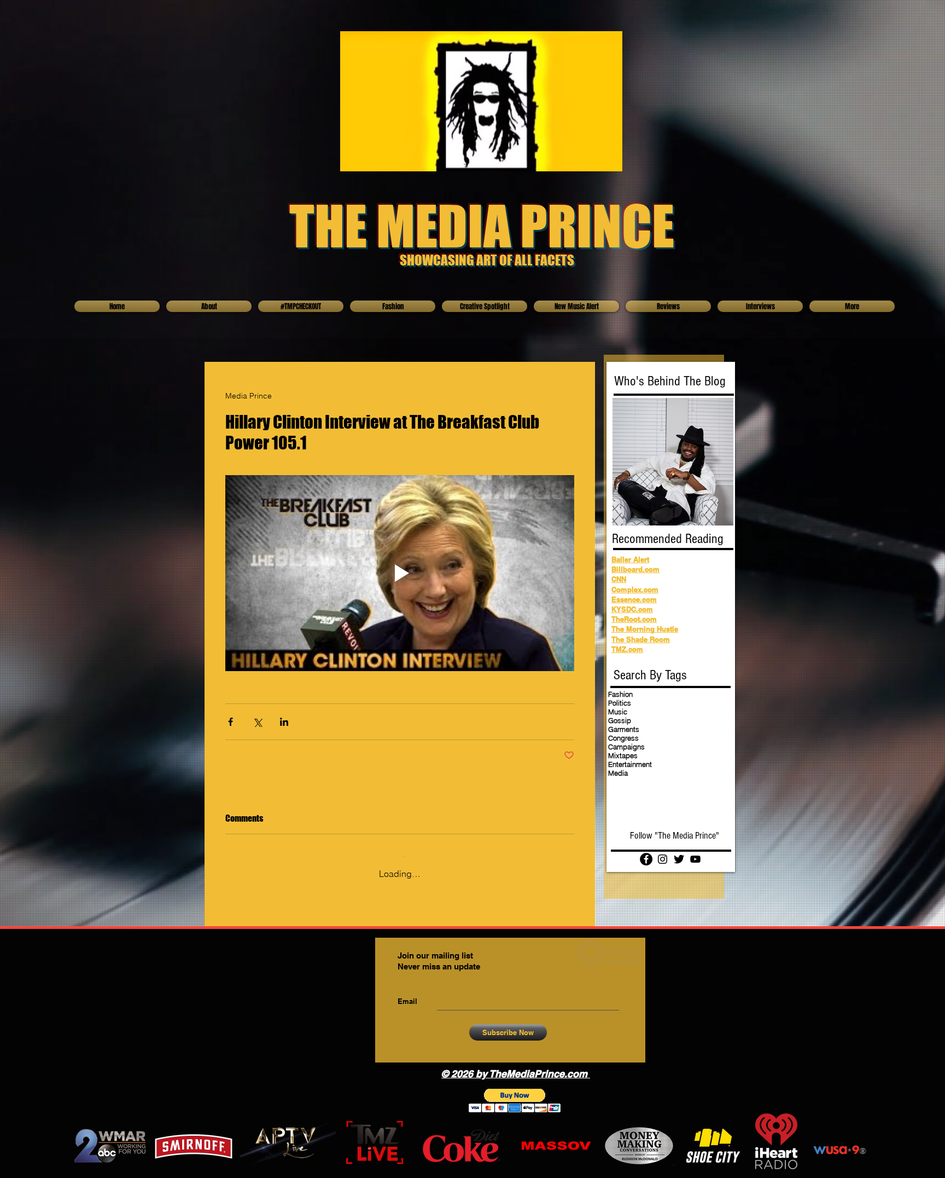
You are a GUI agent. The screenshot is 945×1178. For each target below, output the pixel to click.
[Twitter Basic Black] (679, 859)
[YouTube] (695, 859)
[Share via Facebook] (230, 722)
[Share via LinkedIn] (284, 722)
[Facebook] (646, 859)
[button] (515, 1093)
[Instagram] (662, 859)
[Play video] (399, 573)
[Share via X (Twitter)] (257, 722)
